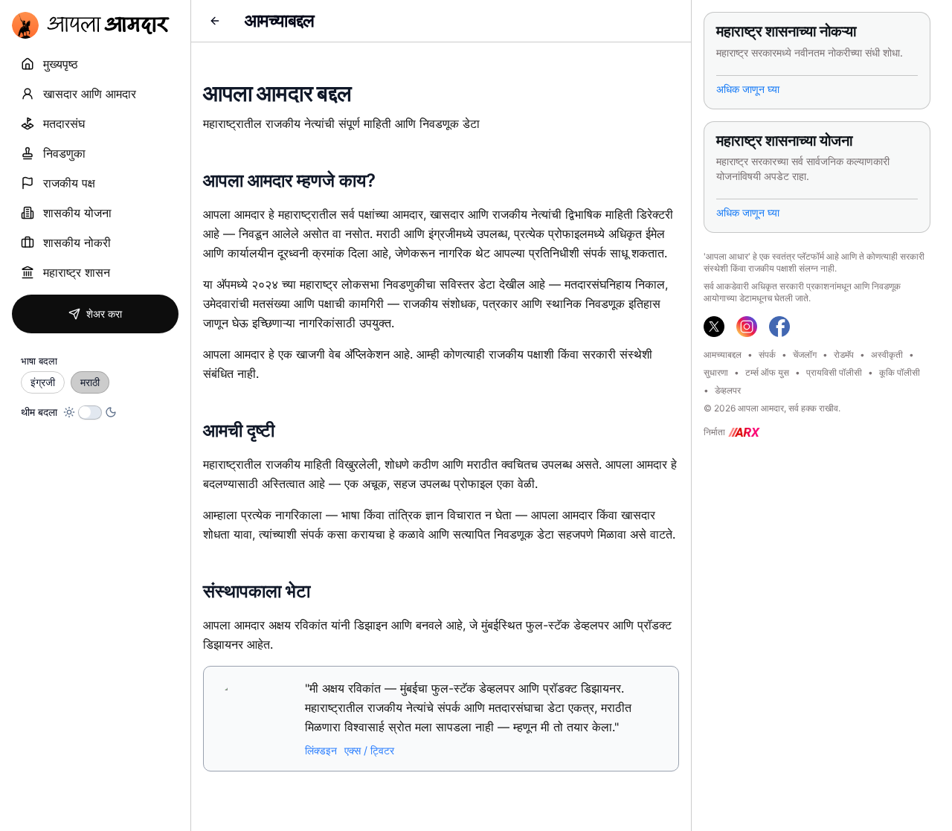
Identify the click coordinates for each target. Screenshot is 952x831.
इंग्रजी (42, 382)
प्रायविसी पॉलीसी (834, 372)
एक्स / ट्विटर (369, 750)
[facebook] (779, 326)
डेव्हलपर (728, 390)
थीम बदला (39, 412)
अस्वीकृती (887, 354)
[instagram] (746, 326)
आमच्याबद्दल (723, 354)
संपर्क (767, 354)
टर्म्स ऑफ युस (767, 372)
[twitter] (714, 326)
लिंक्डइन (321, 750)
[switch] (90, 412)
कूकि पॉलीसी (899, 372)
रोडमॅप (844, 354)
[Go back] (215, 21)
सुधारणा (716, 372)
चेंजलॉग (805, 354)
